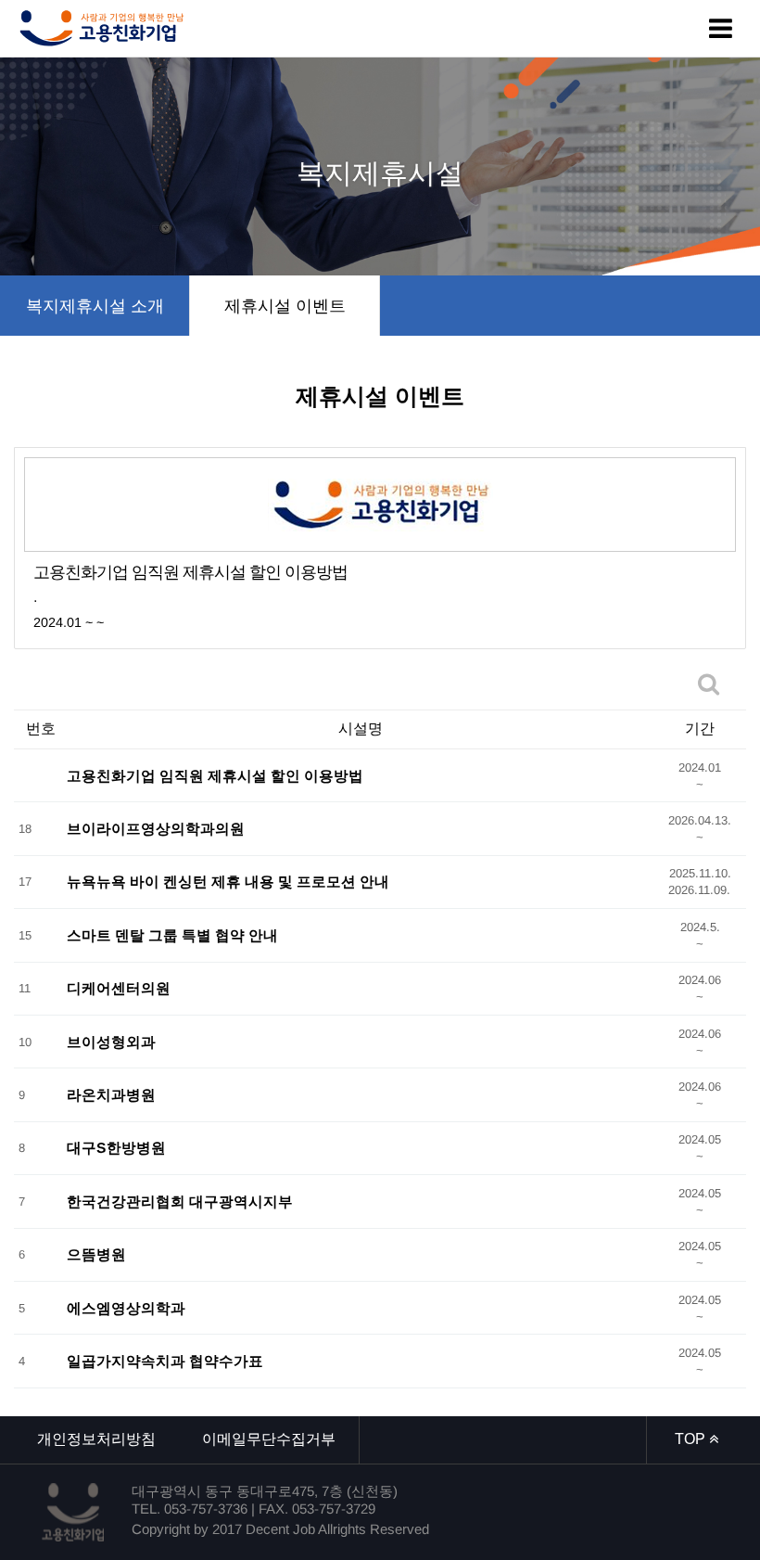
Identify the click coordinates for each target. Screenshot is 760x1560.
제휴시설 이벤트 (285, 306)
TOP (692, 1439)
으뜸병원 (96, 1254)
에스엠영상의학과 (126, 1307)
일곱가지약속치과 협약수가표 (165, 1361)
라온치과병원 (111, 1095)
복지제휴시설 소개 (95, 306)
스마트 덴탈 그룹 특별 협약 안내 (172, 934)
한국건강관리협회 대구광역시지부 (180, 1200)
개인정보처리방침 (96, 1439)
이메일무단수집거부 (269, 1439)
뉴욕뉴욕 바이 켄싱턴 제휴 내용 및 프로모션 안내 (228, 881)
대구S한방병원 (116, 1148)
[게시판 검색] (708, 684)
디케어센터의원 (119, 988)
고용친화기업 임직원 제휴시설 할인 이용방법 (215, 775)
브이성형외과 (111, 1041)
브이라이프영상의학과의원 (156, 829)
